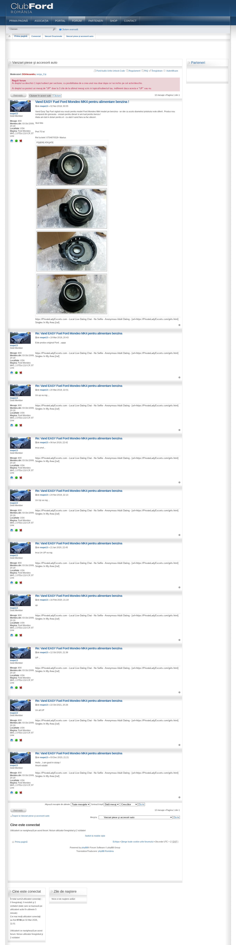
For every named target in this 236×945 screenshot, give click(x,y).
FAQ (146, 71)
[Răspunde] (18, 95)
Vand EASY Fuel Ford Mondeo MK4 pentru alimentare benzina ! (82, 102)
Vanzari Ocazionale (53, 36)
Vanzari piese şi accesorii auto (79, 36)
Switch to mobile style (95, 836)
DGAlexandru (28, 74)
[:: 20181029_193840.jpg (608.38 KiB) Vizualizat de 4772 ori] (71, 313)
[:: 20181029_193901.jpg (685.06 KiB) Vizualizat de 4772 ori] (71, 185)
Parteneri (198, 62)
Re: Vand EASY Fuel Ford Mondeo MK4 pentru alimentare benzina (78, 333)
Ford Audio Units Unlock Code (111, 71)
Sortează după (97, 804)
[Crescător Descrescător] (132, 804)
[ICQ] (16, 140)
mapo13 (44, 106)
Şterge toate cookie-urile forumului (137, 842)
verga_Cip (41, 74)
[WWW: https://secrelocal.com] (11, 140)
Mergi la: (93, 817)
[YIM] (20, 140)
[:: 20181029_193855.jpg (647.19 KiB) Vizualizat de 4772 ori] (71, 228)
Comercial (36, 36)
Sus (179, 325)
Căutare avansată (69, 29)
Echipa (116, 842)
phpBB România (106, 851)
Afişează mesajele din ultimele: (58, 804)
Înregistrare (157, 71)
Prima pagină (20, 36)
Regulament (134, 71)
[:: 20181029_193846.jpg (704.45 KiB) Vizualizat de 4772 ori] (71, 270)
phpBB (85, 847)
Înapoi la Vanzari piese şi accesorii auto (30, 816)
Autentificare (172, 71)
